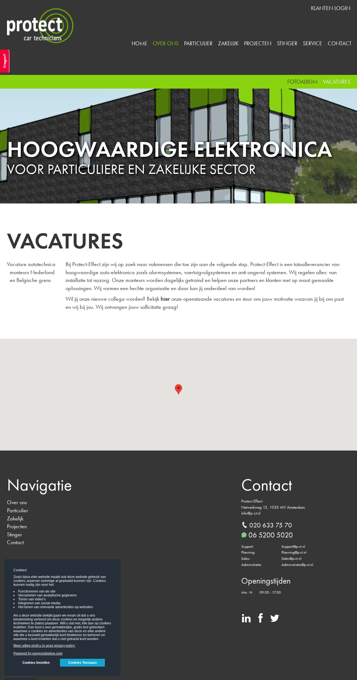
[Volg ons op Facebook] (260, 619)
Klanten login (330, 8)
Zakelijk (228, 43)
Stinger (287, 43)
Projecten (257, 43)
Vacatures (336, 81)
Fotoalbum (302, 81)
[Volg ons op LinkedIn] (246, 619)
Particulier (198, 43)
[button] (178, 389)
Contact (340, 43)
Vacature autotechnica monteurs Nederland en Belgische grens (31, 272)
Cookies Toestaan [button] (82, 663)
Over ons (165, 43)
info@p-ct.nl (250, 513)
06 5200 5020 (271, 535)
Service (312, 43)
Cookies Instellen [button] (36, 663)
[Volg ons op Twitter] (275, 619)
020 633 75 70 (270, 525)
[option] (178, 139)
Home (139, 43)
